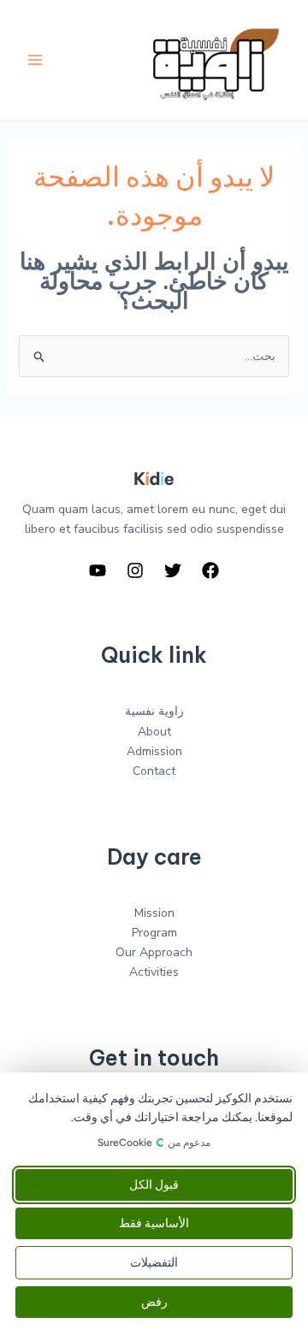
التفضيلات (154, 1262)
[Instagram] (135, 570)
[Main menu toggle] (34, 60)
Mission (154, 913)
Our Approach (154, 952)
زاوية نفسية (154, 711)
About (154, 732)
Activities (154, 972)
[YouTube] (97, 570)
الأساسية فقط (154, 1223)
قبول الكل (154, 1185)
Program (154, 932)
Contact (154, 771)
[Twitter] (172, 570)
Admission (154, 751)
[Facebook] (210, 570)
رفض (154, 1302)
